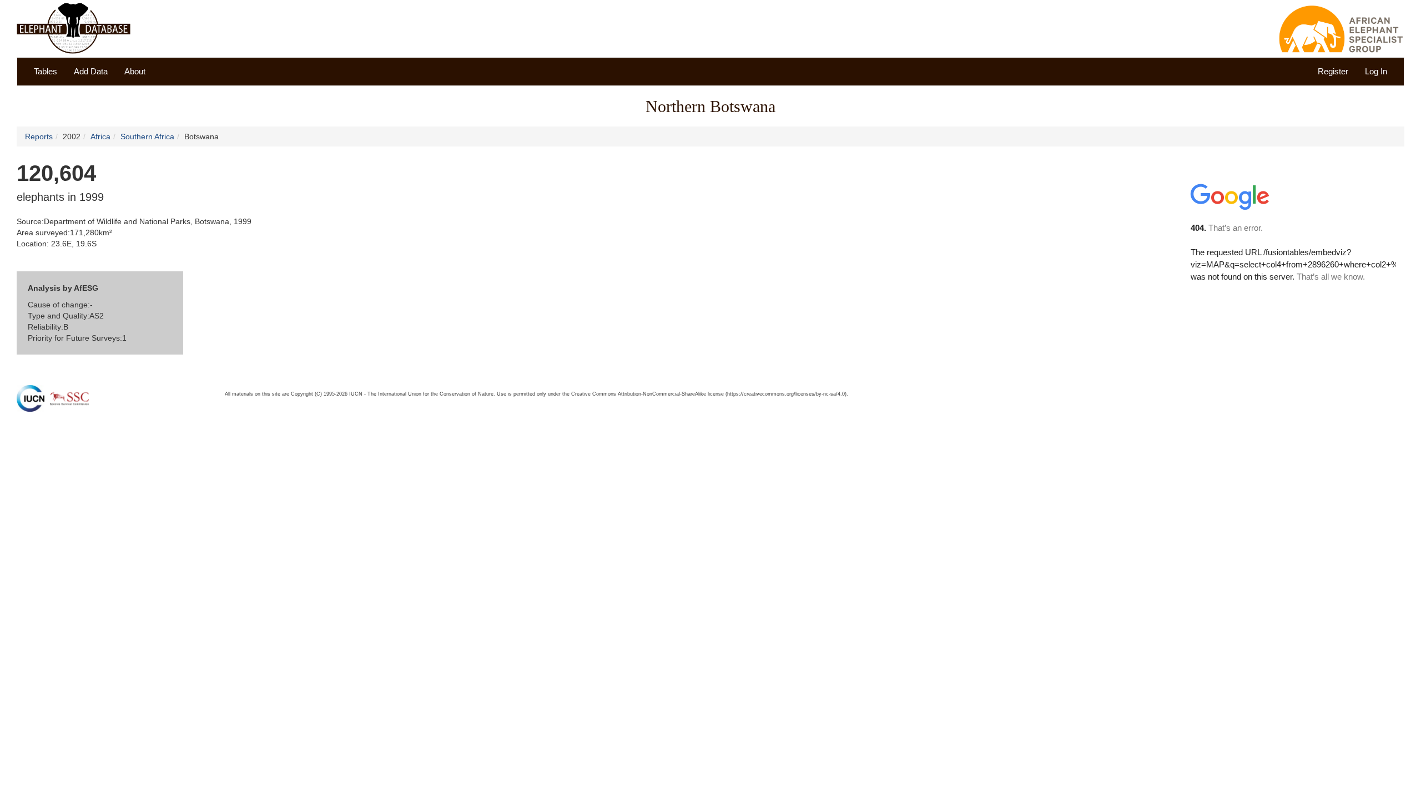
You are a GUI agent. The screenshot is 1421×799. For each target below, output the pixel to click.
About (134, 71)
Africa (100, 136)
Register (1333, 71)
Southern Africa (147, 136)
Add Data (91, 71)
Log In (1376, 71)
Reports (39, 136)
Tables (45, 71)
